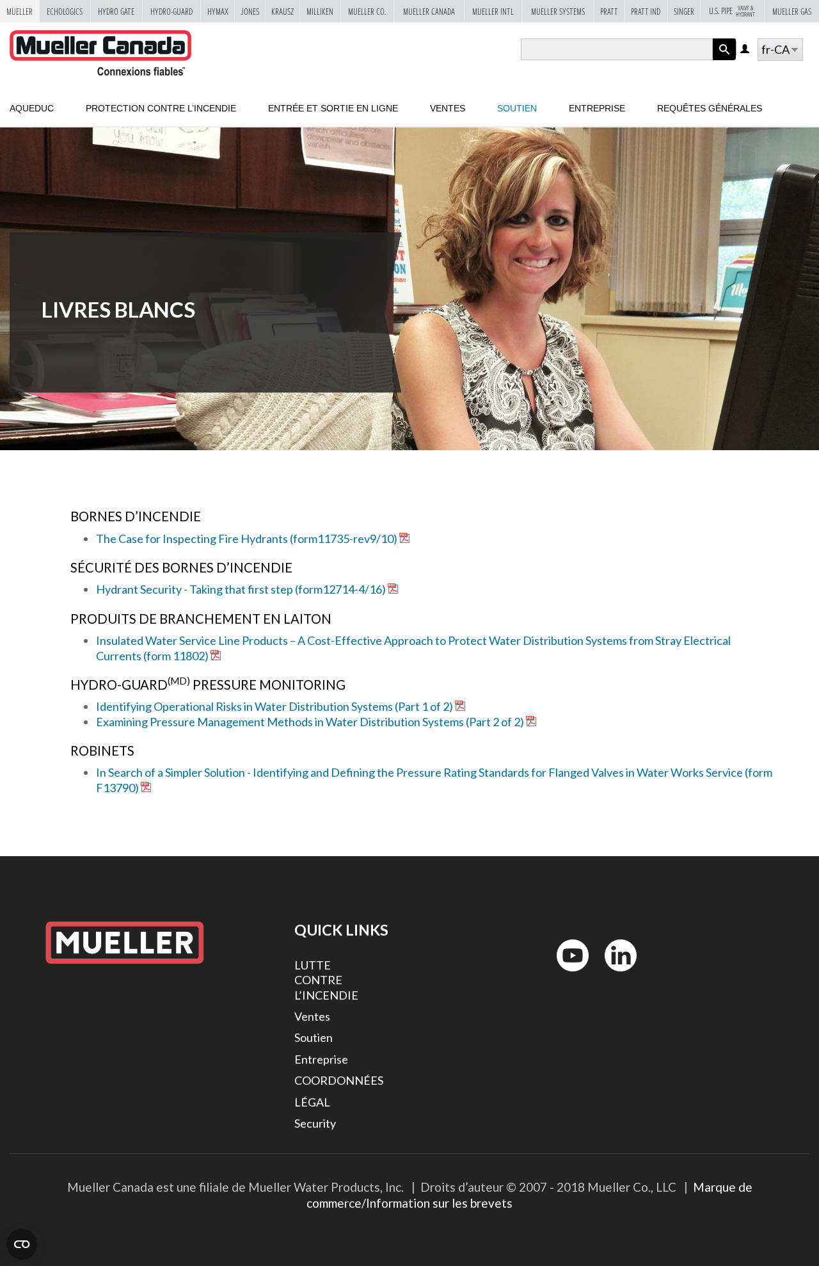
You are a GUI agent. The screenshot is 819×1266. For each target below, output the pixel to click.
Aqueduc (32, 108)
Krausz (282, 11)
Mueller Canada (429, 11)
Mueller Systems (558, 11)
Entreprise (597, 108)
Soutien (517, 108)
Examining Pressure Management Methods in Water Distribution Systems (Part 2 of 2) (310, 722)
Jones (250, 11)
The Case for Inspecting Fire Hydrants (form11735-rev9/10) (246, 539)
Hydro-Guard (171, 11)
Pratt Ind (645, 11)
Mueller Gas (791, 11)
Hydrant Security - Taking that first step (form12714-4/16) (241, 589)
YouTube (566, 974)
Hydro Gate (116, 11)
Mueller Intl (493, 11)
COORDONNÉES (338, 1080)
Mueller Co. (367, 11)
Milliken (319, 11)
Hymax (217, 11)
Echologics (65, 11)
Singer (684, 11)
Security (315, 1123)
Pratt (609, 11)
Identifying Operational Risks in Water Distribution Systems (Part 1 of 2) (274, 706)
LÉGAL (312, 1102)
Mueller (19, 11)
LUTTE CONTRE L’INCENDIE (326, 980)
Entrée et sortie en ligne (333, 108)
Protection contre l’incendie (161, 108)
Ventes (447, 108)
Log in (745, 49)
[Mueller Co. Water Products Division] (100, 53)
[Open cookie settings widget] (21, 1244)
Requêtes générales (709, 108)
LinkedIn (614, 974)
